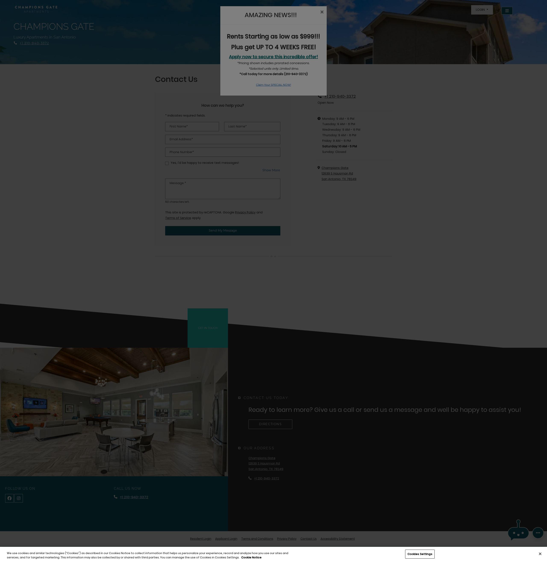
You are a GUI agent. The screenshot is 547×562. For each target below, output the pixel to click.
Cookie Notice (251, 557)
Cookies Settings (419, 554)
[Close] (540, 553)
